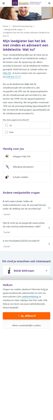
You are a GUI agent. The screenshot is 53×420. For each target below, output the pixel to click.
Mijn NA (7, 72)
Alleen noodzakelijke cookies (26, 325)
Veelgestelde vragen (14, 29)
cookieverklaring (30, 296)
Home (6, 26)
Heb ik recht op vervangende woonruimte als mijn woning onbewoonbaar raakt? (24, 224)
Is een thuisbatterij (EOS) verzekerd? (21, 240)
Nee (11, 132)
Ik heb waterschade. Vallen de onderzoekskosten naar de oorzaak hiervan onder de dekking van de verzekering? (24, 205)
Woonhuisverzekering (23, 26)
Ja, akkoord (27, 315)
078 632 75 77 (13, 76)
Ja (10, 125)
